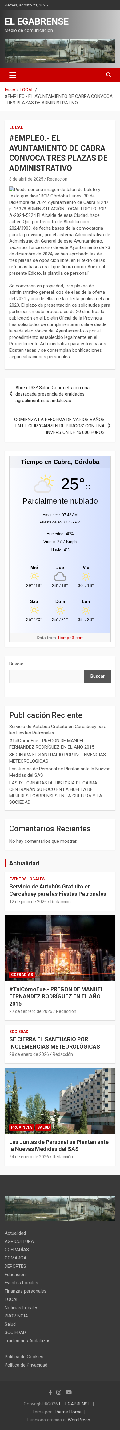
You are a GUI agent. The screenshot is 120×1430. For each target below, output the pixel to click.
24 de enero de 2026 (29, 1156)
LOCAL (16, 127)
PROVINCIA (21, 1127)
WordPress (79, 1420)
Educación (15, 1274)
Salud (43, 1127)
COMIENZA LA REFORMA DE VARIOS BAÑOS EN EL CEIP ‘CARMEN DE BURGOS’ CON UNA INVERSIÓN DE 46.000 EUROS (59, 426)
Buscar (16, 664)
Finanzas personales (25, 1291)
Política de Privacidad (26, 1365)
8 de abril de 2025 (26, 179)
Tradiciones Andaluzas (27, 1341)
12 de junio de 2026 (28, 901)
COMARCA (15, 1258)
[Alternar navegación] (13, 75)
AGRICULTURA (19, 1241)
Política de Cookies (24, 1356)
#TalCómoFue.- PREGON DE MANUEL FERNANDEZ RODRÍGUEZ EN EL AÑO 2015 (56, 996)
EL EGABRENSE (37, 21)
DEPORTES (15, 1266)
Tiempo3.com (70, 637)
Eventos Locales (27, 879)
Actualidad (24, 863)
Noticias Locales (21, 1307)
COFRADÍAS (22, 974)
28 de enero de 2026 (29, 1054)
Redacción (57, 179)
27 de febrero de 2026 (30, 1011)
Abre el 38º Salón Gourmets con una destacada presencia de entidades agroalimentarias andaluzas (52, 394)
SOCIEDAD (18, 1031)
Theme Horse (68, 1412)
